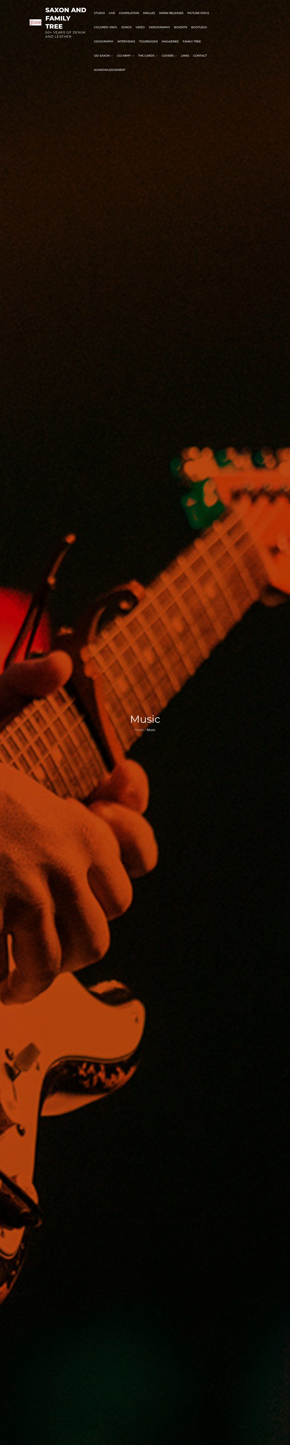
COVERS (168, 55)
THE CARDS (146, 55)
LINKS (185, 55)
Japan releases (171, 13)
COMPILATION (129, 13)
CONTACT (200, 55)
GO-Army (124, 55)
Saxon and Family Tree (65, 18)
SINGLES (149, 13)
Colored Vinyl (105, 27)
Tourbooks (148, 41)
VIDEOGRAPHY (159, 27)
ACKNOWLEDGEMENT (109, 70)
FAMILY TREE (192, 41)
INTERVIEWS (126, 41)
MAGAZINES (170, 41)
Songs (126, 27)
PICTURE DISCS (198, 13)
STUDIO (99, 13)
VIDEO (140, 27)
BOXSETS (180, 27)
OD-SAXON (102, 55)
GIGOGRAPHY (103, 41)
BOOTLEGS (199, 27)
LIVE (112, 13)
